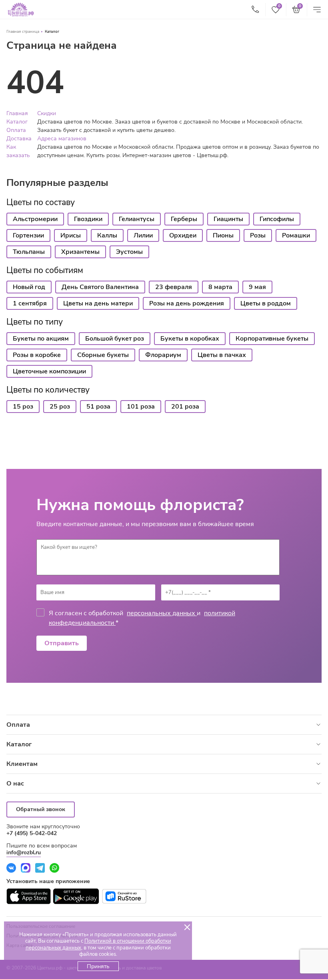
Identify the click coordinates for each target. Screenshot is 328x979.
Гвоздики (88, 219)
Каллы (107, 235)
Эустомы (129, 252)
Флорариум (163, 355)
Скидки (46, 113)
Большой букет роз (114, 338)
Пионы (223, 235)
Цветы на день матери (98, 303)
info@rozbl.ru (23, 852)
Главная (17, 113)
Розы (258, 235)
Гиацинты (228, 219)
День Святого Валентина (100, 287)
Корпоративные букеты (272, 338)
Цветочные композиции (49, 371)
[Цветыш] (20, 9)
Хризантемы (80, 252)
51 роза (98, 406)
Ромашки (296, 235)
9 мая (257, 287)
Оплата (16, 130)
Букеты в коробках (189, 338)
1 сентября (30, 303)
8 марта (220, 287)
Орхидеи (182, 235)
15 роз (23, 406)
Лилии (143, 235)
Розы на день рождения (186, 303)
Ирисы (70, 235)
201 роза (185, 406)
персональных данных (162, 613)
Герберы (184, 219)
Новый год (29, 287)
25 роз (60, 406)
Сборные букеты (103, 355)
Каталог (52, 31)
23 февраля (173, 287)
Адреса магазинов (61, 138)
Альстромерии (35, 219)
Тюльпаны (29, 252)
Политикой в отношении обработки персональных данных (98, 944)
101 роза (141, 406)
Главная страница (22, 31)
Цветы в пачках (222, 355)
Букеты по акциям (41, 338)
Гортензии (28, 235)
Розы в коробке (37, 355)
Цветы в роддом (265, 303)
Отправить (61, 643)
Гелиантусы (136, 219)
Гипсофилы (277, 219)
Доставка (19, 138)
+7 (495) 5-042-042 (31, 833)
